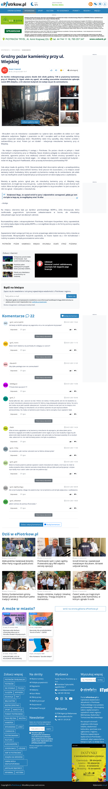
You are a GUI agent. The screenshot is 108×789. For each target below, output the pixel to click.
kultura (8, 740)
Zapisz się (71, 296)
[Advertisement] (95, 88)
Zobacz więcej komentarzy (31, 524)
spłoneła (46, 244)
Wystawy (6, 614)
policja (21, 688)
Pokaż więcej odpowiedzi (43, 336)
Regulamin (35, 686)
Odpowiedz (13, 330)
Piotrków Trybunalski (15, 679)
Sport (40, 11)
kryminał (9, 772)
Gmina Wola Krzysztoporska (12, 762)
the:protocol (36, 704)
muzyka (22, 718)
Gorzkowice (10, 748)
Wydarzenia (29, 11)
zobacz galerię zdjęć (30, 122)
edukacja (9, 697)
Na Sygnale (10, 688)
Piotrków (6, 244)
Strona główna (14, 11)
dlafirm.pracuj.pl (38, 701)
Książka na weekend (14, 757)
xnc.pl (104, 785)
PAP (17, 697)
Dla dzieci (33, 614)
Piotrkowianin (11, 735)
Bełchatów (10, 701)
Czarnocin (9, 731)
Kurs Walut (35, 693)
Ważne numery (37, 679)
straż (63, 244)
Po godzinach (63, 11)
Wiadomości (26, 50)
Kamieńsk (9, 722)
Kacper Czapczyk (15, 69)
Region (86, 11)
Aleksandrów (11, 744)
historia (19, 772)
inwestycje (17, 710)
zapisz (48, 729)
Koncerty (6, 640)
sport (7, 710)
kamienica (26, 244)
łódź (20, 727)
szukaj (100, 680)
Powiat (76, 11)
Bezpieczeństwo (12, 705)
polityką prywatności (39, 302)
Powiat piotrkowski (14, 714)
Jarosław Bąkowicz (13, 768)
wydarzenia (10, 727)
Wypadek (19, 692)
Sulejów (8, 692)
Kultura (50, 11)
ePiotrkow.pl (5, 50)
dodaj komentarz (70, 316)
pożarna (73, 244)
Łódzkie (22, 748)
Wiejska (36, 244)
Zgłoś (24, 330)
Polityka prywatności (39, 682)
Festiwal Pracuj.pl (38, 708)
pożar (16, 244)
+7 (72, 118)
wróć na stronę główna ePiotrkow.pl (80, 608)
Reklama (34, 690)
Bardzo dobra (57, 5)
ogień (56, 244)
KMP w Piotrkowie (13, 753)
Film (31, 640)
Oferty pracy (36, 697)
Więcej (96, 11)
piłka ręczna (10, 718)
